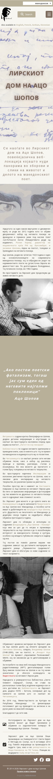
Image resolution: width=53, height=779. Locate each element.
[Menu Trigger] (49, 14)
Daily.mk (23, 752)
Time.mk (34, 752)
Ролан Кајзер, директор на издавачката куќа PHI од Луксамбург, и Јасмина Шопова (26, 245)
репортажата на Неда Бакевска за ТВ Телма (29, 748)
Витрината (8, 436)
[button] (26, 14)
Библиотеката (10, 448)
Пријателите (43, 504)
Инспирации (39, 473)
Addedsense (30, 775)
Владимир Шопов (41, 649)
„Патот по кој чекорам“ (32, 444)
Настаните (44, 486)
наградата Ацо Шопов (38, 509)
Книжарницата (10, 504)
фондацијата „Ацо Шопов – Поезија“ (31, 524)
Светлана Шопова (12, 649)
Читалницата (13, 458)
